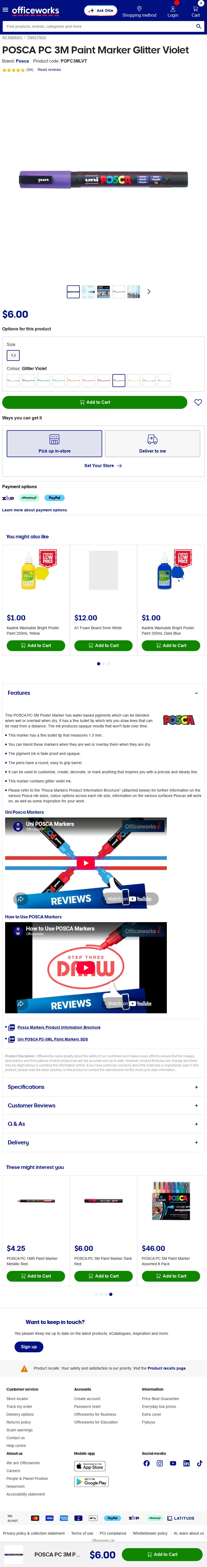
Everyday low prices (159, 1406)
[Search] (199, 26)
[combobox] (103, 26)
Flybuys (148, 1422)
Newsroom (15, 1486)
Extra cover (151, 1414)
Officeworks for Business (95, 1414)
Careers (13, 1471)
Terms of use (82, 1533)
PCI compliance (113, 1533)
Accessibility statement (25, 1494)
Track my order (19, 1406)
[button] (5, 10)
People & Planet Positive (27, 1478)
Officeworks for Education (96, 1422)
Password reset (87, 1406)
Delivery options (20, 1414)
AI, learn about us (189, 1533)
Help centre (16, 1445)
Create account (87, 1399)
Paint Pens (36, 37)
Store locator (17, 1399)
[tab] (103, 693)
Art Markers (12, 37)
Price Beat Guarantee (160, 1399)
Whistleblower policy (150, 1533)
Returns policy (18, 1422)
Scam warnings (19, 1430)
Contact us (15, 1438)
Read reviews (49, 69)
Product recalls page (167, 1368)
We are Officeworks (23, 1463)
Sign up (29, 1346)
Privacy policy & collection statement (34, 1533)
